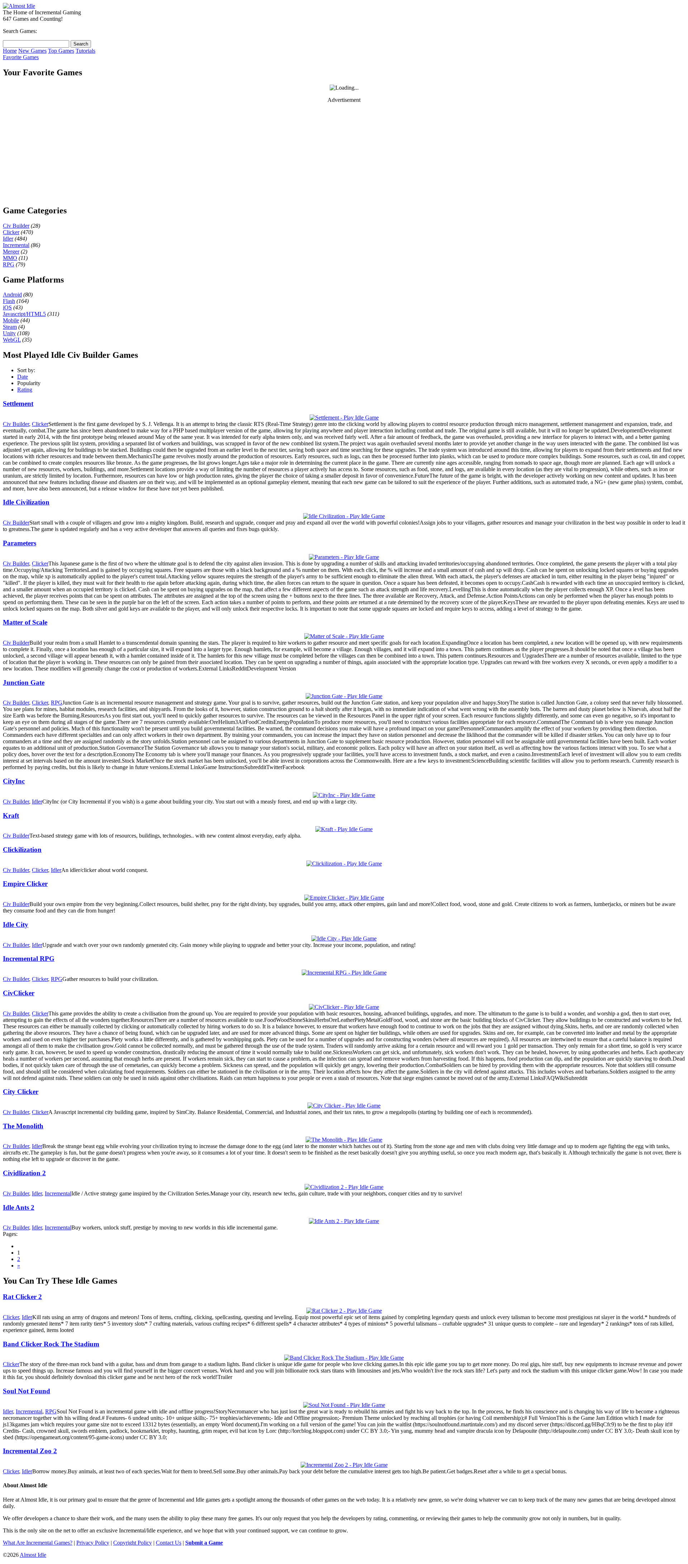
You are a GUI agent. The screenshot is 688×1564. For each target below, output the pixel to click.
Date (22, 377)
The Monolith (23, 1126)
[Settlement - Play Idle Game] (344, 417)
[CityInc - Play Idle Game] (344, 795)
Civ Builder (16, 226)
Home (10, 51)
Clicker (11, 232)
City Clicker (20, 1091)
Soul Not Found (26, 1391)
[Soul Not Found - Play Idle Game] (344, 1405)
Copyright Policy (132, 1543)
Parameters (19, 543)
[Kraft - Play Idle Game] (344, 829)
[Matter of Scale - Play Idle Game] (344, 636)
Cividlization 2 (24, 1173)
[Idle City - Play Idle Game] (344, 938)
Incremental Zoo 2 (30, 1451)
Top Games (61, 51)
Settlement (18, 403)
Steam (10, 327)
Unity (9, 333)
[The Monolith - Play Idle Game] (344, 1140)
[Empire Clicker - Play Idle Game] (344, 898)
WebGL (12, 340)
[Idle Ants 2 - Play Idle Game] (344, 1221)
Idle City (15, 924)
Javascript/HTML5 (24, 314)
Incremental (16, 245)
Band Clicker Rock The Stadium (51, 1344)
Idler (8, 239)
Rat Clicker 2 (22, 1296)
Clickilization (22, 849)
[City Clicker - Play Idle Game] (344, 1106)
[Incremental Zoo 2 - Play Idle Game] (344, 1465)
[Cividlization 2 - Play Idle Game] (344, 1187)
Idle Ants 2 (18, 1207)
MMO (10, 258)
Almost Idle (33, 1555)
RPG (8, 264)
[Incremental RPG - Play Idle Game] (344, 973)
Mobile (11, 320)
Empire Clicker (25, 883)
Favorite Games (21, 57)
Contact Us (168, 1543)
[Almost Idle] (19, 6)
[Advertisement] (344, 154)
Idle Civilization (26, 502)
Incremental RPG (28, 958)
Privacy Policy (92, 1543)
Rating (24, 390)
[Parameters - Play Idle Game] (344, 557)
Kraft (11, 815)
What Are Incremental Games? (37, 1543)
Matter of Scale (25, 622)
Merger (11, 251)
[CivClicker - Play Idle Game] (344, 1007)
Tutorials (85, 51)
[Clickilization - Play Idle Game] (344, 864)
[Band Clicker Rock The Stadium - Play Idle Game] (344, 1358)
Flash (9, 301)
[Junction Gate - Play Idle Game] (344, 696)
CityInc (14, 781)
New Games (32, 51)
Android (12, 295)
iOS (7, 307)
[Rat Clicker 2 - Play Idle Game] (344, 1311)
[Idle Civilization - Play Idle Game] (344, 516)
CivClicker (18, 993)
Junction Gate (23, 682)
